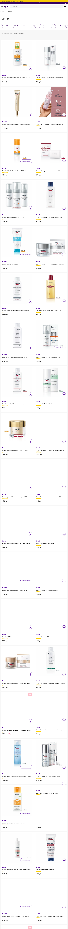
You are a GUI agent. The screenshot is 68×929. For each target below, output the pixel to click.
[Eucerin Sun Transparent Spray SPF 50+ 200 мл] (17, 568)
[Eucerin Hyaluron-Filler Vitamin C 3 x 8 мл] (17, 196)
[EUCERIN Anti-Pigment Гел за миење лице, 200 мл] (51, 102)
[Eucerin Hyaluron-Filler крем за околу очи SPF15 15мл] (17, 475)
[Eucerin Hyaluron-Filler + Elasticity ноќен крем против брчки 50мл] (17, 661)
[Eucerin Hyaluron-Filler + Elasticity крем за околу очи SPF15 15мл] (17, 102)
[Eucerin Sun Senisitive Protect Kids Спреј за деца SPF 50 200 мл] (17, 56)
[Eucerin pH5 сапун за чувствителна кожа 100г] (51, 149)
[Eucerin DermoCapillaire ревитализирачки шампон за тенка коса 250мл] (17, 289)
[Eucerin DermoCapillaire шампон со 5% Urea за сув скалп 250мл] (51, 708)
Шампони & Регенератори (24, 26)
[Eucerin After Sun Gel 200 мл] (17, 242)
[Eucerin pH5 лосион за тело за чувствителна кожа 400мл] (51, 894)
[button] (2, 6)
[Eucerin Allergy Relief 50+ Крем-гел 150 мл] (17, 801)
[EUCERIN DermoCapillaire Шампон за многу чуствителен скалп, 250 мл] (17, 335)
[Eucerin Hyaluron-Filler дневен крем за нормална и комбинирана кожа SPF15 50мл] (51, 56)
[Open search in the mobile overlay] (37, 6)
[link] (6, 7)
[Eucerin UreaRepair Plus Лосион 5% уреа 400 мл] (51, 196)
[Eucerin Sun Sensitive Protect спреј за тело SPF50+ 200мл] (51, 475)
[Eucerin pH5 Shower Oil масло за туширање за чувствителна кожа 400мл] (51, 289)
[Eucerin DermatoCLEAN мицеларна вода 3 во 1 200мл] (17, 755)
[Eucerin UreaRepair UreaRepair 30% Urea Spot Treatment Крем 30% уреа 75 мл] (17, 722)
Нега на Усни (59, 26)
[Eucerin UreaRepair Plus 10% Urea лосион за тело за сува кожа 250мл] (51, 428)
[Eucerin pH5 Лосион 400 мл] (51, 615)
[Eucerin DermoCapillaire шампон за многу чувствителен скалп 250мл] (17, 382)
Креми (37, 26)
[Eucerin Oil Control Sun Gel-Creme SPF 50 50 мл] (17, 149)
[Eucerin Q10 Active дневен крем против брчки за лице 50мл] (17, 615)
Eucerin (4, 75)
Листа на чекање (26, 161)
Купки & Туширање (7, 26)
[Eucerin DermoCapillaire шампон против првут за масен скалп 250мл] (51, 661)
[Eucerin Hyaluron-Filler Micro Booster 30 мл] (51, 568)
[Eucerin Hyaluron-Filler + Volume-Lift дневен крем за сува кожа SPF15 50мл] (51, 242)
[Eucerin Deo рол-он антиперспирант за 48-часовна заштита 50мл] (17, 894)
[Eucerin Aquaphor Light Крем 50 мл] (51, 522)
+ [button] (30, 68)
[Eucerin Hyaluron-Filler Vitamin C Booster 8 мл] (51, 335)
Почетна (2, 11)
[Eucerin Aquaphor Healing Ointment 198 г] (51, 848)
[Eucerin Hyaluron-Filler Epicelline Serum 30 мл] (51, 755)
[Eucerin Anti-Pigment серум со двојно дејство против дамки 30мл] (17, 848)
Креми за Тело (47, 26)
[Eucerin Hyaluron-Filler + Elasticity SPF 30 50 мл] (17, 428)
